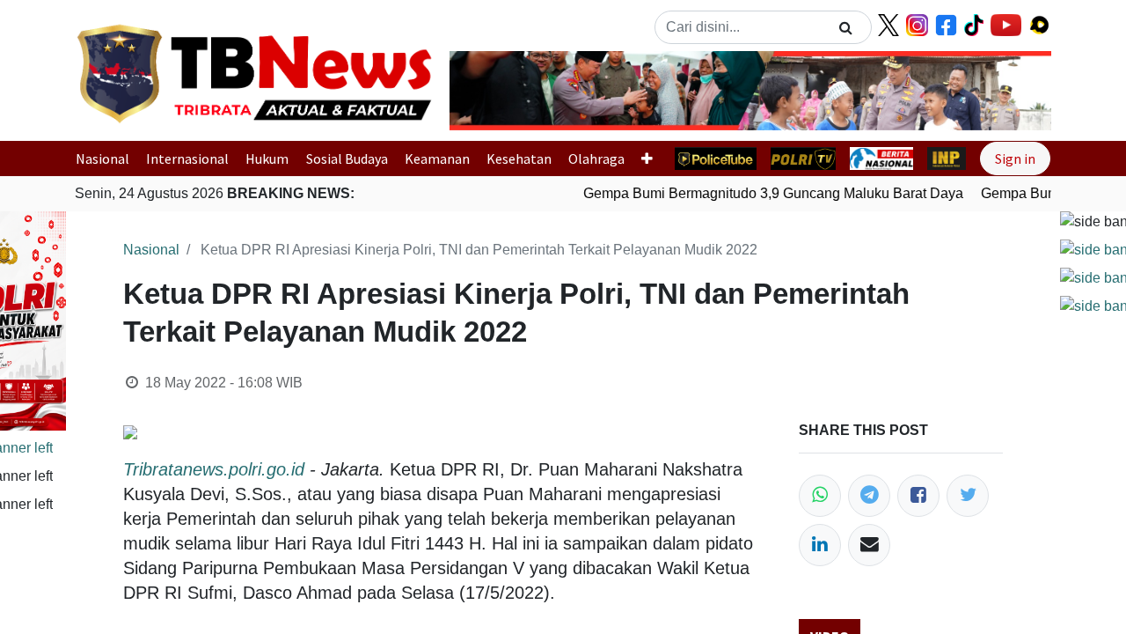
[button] (495, 90)
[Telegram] (869, 496)
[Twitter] (968, 496)
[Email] (869, 545)
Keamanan (437, 158)
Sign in (1015, 158)
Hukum (267, 158)
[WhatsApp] (820, 496)
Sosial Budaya (347, 158)
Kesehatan (519, 158)
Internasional (187, 158)
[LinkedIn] (820, 545)
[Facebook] (918, 496)
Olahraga (596, 158)
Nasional (102, 158)
